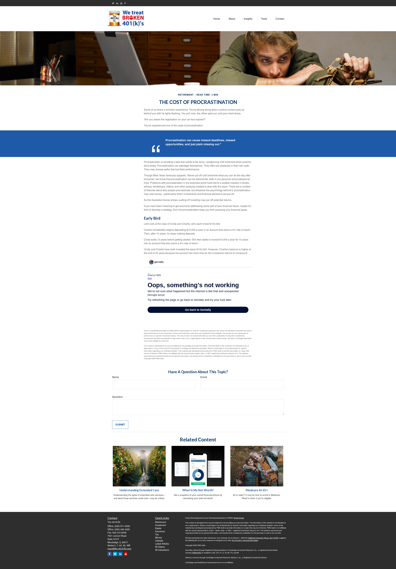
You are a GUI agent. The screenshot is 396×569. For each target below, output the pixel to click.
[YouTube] (121, 3)
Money (158, 537)
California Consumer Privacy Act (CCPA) (263, 538)
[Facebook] (125, 3)
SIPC (199, 552)
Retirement (160, 522)
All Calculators (162, 549)
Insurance (160, 531)
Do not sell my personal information (245, 540)
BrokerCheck (239, 518)
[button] (231, 18)
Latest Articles (162, 543)
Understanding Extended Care (139, 490)
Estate (158, 528)
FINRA (194, 552)
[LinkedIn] (117, 3)
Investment (160, 525)
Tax (157, 534)
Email (203, 377)
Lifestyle (159, 540)
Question (117, 397)
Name (115, 377)
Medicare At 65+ (257, 490)
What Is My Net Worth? (198, 490)
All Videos (160, 546)
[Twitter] (113, 3)
